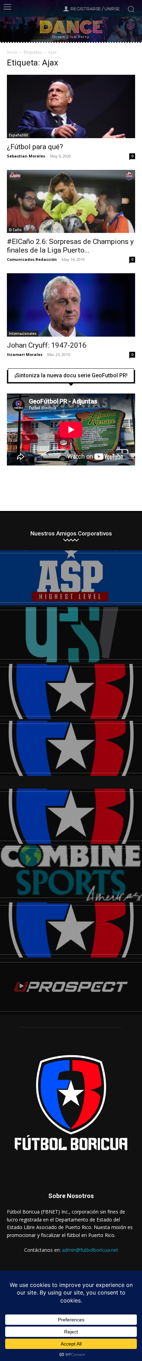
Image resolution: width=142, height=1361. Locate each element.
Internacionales (23, 333)
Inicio (12, 52)
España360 (18, 135)
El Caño (15, 229)
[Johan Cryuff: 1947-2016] (71, 305)
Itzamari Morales (24, 354)
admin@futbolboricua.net (90, 1250)
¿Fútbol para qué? (35, 147)
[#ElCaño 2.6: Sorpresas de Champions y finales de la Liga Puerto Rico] (71, 201)
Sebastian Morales (26, 155)
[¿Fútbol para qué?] (71, 106)
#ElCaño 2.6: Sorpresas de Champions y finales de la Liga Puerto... (70, 245)
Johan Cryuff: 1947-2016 (47, 345)
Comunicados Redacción (32, 259)
